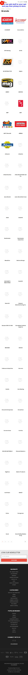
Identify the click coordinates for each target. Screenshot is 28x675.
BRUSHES (7, 347)
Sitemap (14, 584)
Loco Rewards (14, 573)
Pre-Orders (14, 603)
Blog (14, 581)
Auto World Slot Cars (20, 197)
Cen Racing (21, 389)
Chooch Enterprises (7, 410)
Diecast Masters (20, 451)
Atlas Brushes (7, 174)
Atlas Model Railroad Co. (20, 175)
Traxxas (14, 613)
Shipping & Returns (14, 577)
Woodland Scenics (14, 619)
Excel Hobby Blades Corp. (20, 534)
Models (14, 596)
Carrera (20, 368)
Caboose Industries (7, 368)
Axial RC (20, 217)
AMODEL (20, 92)
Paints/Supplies (14, 598)
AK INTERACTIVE (7, 71)
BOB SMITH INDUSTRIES (7, 282)
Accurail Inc (20, 30)
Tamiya (14, 615)
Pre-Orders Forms (14, 571)
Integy (14, 630)
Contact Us (14, 579)
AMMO (7, 92)
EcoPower (7, 492)
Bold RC (21, 281)
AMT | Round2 (7, 133)
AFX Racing (7, 50)
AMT (20, 112)
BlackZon (7, 260)
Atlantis (20, 154)
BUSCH (20, 347)
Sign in (11, 583)
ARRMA (21, 133)
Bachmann (7, 238)
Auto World (7, 197)
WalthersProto (14, 622)
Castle (7, 389)
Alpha (20, 71)
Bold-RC (7, 303)
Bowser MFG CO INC (7, 325)
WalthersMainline (14, 626)
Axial (7, 217)
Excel (7, 534)
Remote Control (14, 605)
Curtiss (21, 430)
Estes (7, 513)
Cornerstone (7, 430)
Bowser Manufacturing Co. (20, 304)
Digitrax (7, 472)
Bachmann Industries (21, 239)
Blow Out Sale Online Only (14, 592)
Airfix (20, 50)
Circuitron (21, 410)
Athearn (7, 154)
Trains (14, 594)
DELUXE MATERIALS (7, 451)
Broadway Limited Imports (21, 326)
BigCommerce (16, 668)
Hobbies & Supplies (14, 600)
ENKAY (20, 492)
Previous (2, 673)
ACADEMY (7, 30)
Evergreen (21, 513)
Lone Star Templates (16, 670)
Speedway (14, 575)
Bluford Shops (21, 260)
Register (17, 583)
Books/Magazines (14, 602)
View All (14, 632)
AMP (7, 112)
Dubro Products (20, 472)
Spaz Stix (14, 628)
